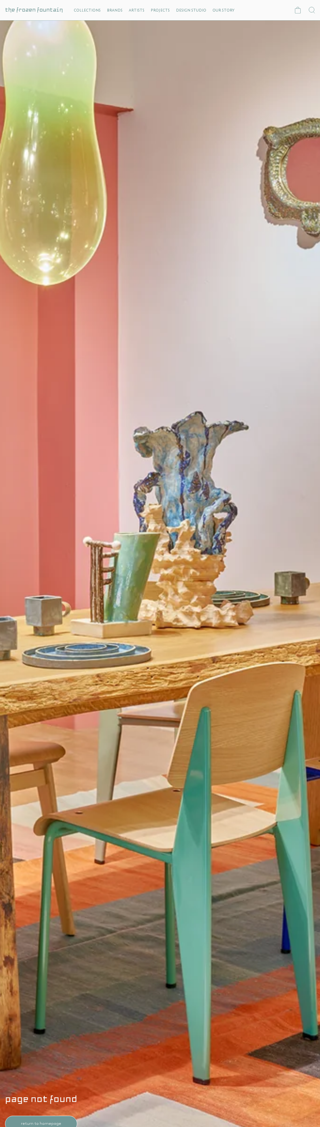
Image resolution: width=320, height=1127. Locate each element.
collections (87, 10)
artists (136, 10)
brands (114, 10)
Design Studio (191, 10)
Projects (160, 10)
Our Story (223, 10)
